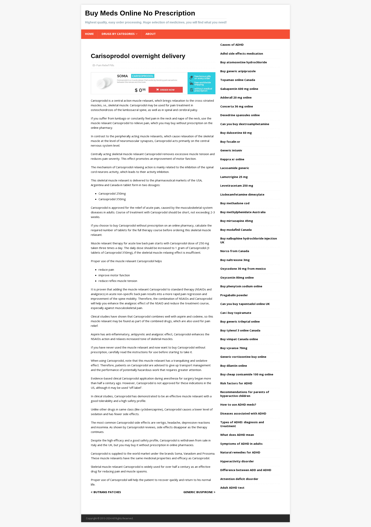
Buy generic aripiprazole (238, 71)
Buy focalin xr (230, 141)
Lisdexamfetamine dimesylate (242, 194)
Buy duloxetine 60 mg (236, 133)
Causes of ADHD (232, 44)
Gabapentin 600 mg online (239, 89)
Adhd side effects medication (241, 53)
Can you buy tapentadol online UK (245, 304)
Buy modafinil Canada (236, 230)
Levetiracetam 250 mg (236, 185)
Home (89, 34)
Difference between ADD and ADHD (245, 470)
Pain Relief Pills (105, 65)
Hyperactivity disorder (237, 461)
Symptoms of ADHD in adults (241, 443)
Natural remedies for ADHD (240, 452)
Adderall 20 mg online (236, 97)
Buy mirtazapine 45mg (236, 221)
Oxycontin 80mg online (237, 277)
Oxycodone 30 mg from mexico (243, 268)
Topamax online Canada (237, 80)
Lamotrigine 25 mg (234, 177)
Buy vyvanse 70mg (233, 348)
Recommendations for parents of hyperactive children (244, 394)
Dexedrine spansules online (240, 115)
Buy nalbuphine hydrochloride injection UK (248, 240)
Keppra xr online (232, 159)
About (151, 34)
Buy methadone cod (234, 203)
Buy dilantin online (233, 365)
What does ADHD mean (237, 435)
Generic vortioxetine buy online (243, 357)
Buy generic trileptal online (240, 321)
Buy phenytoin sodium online (241, 286)
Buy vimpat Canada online (239, 339)
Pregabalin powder (234, 295)
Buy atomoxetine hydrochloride (243, 62)
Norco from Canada (234, 251)
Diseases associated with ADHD (243, 413)
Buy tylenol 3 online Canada (240, 330)
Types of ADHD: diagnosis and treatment (242, 424)
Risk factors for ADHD (236, 383)
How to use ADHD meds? (238, 404)
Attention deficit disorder (239, 479)
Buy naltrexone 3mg (235, 260)
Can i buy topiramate (235, 313)
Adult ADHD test (232, 487)
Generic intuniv (231, 150)
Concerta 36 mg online (236, 106)
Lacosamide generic (234, 168)
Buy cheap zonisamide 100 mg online (246, 374)
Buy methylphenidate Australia (242, 212)
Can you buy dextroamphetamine (244, 124)
